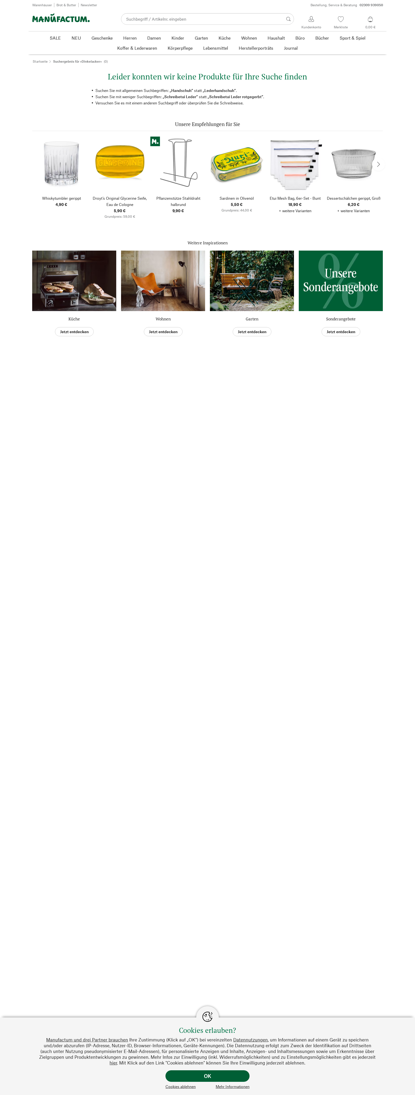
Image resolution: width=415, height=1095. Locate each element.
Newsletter (89, 5)
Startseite (40, 61)
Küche (74, 319)
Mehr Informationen (233, 1086)
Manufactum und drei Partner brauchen (87, 1039)
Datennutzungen (250, 1039)
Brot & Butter (66, 5)
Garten (252, 319)
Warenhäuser (42, 5)
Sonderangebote (341, 319)
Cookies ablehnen (180, 1086)
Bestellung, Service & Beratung (347, 5)
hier (113, 1062)
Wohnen (163, 319)
